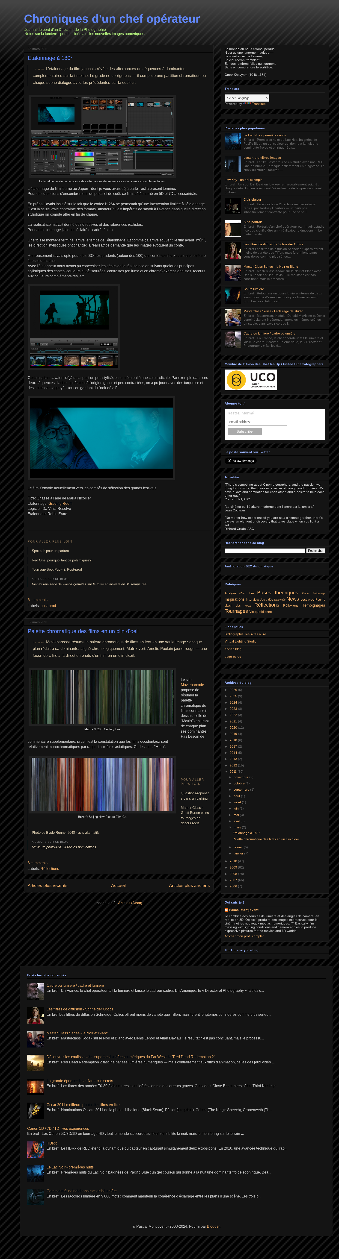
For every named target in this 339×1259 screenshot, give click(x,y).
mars (238, 827)
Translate (259, 104)
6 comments (38, 600)
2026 (234, 690)
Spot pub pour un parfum (50, 551)
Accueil (118, 885)
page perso (233, 656)
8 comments (38, 863)
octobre (240, 783)
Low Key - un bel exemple (243, 180)
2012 (234, 765)
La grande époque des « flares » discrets (80, 1081)
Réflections (50, 869)
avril (237, 821)
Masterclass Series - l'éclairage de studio (273, 311)
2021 (234, 721)
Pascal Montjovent (244, 910)
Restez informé (241, 413)
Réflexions (290, 605)
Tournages (236, 611)
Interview (252, 599)
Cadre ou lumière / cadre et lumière (269, 333)
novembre (241, 777)
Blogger (213, 1226)
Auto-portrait (253, 222)
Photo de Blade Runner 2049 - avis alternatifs (66, 832)
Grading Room (60, 503)
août (237, 796)
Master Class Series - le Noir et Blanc (271, 266)
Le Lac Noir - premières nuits (265, 135)
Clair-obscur (252, 199)
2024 (234, 702)
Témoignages (313, 605)
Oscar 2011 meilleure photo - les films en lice (83, 1105)
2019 (234, 734)
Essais (306, 593)
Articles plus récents (48, 885)
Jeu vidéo (266, 599)
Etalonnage (319, 593)
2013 (234, 759)
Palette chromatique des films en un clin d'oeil (83, 631)
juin (237, 808)
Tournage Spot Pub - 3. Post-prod (57, 569)
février (239, 847)
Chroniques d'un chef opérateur (112, 18)
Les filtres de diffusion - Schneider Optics (273, 244)
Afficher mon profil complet (244, 936)
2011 (234, 771)
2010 (234, 861)
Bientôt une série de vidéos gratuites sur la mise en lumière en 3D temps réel (89, 584)
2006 (234, 886)
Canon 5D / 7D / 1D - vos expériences (58, 1128)
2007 (234, 880)
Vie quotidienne (260, 611)
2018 (234, 740)
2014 (234, 752)
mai (237, 815)
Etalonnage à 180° (50, 58)
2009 (234, 867)
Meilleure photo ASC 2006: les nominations (64, 847)
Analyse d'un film (239, 593)
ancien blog (233, 649)
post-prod (48, 606)
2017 (234, 746)
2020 (234, 727)
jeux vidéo (279, 599)
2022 (234, 715)
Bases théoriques (277, 593)
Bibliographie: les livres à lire (245, 634)
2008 (234, 874)
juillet (238, 802)
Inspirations (235, 599)
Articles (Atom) (130, 903)
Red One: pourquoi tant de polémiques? (61, 560)
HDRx (52, 1143)
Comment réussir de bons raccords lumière (82, 1191)
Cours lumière (254, 289)
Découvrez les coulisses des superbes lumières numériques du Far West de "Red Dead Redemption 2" (131, 1057)
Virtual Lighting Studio (240, 641)
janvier (239, 853)
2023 (234, 708)
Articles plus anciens (189, 885)
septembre (242, 789)
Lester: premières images (262, 157)
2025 (234, 696)
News (292, 599)
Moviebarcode (192, 685)
